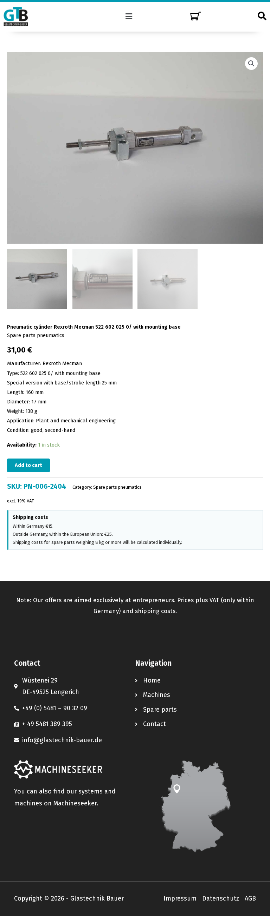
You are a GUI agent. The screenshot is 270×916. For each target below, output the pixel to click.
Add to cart (28, 465)
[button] (129, 16)
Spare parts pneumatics (35, 335)
